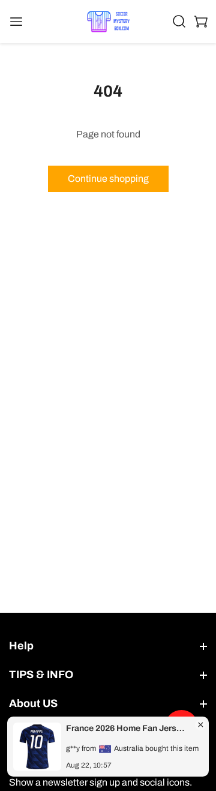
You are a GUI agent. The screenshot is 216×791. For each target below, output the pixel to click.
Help (21, 646)
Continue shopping (108, 178)
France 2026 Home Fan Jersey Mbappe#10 (127, 728)
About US (33, 703)
